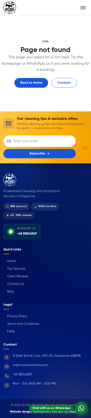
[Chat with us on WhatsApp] (81, 408)
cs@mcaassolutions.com (30, 365)
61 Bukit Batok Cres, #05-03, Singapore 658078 (47, 355)
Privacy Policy (15, 316)
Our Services (14, 268)
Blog (8, 291)
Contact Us (13, 283)
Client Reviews (16, 276)
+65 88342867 (22, 374)
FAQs (9, 331)
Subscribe (37, 153)
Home (9, 261)
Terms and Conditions (21, 323)
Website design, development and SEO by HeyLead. (45, 411)
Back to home (31, 83)
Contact (64, 83)
